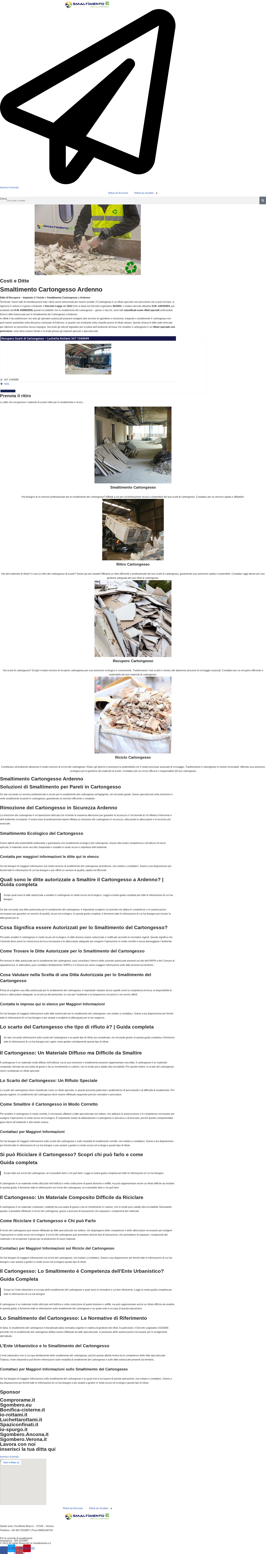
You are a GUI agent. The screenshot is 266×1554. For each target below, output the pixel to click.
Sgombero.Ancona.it (24, 1434)
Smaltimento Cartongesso (133, 487)
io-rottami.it (13, 1414)
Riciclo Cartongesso (133, 757)
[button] (7, 391)
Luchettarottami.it (21, 1419)
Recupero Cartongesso (133, 661)
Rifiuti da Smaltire (144, 193)
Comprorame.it (17, 1400)
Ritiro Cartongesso (133, 564)
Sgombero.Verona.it (23, 1439)
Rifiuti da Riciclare (118, 193)
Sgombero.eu (16, 1405)
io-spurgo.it (14, 1429)
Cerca (3, 198)
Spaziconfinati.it (19, 1424)
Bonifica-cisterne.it (22, 1410)
